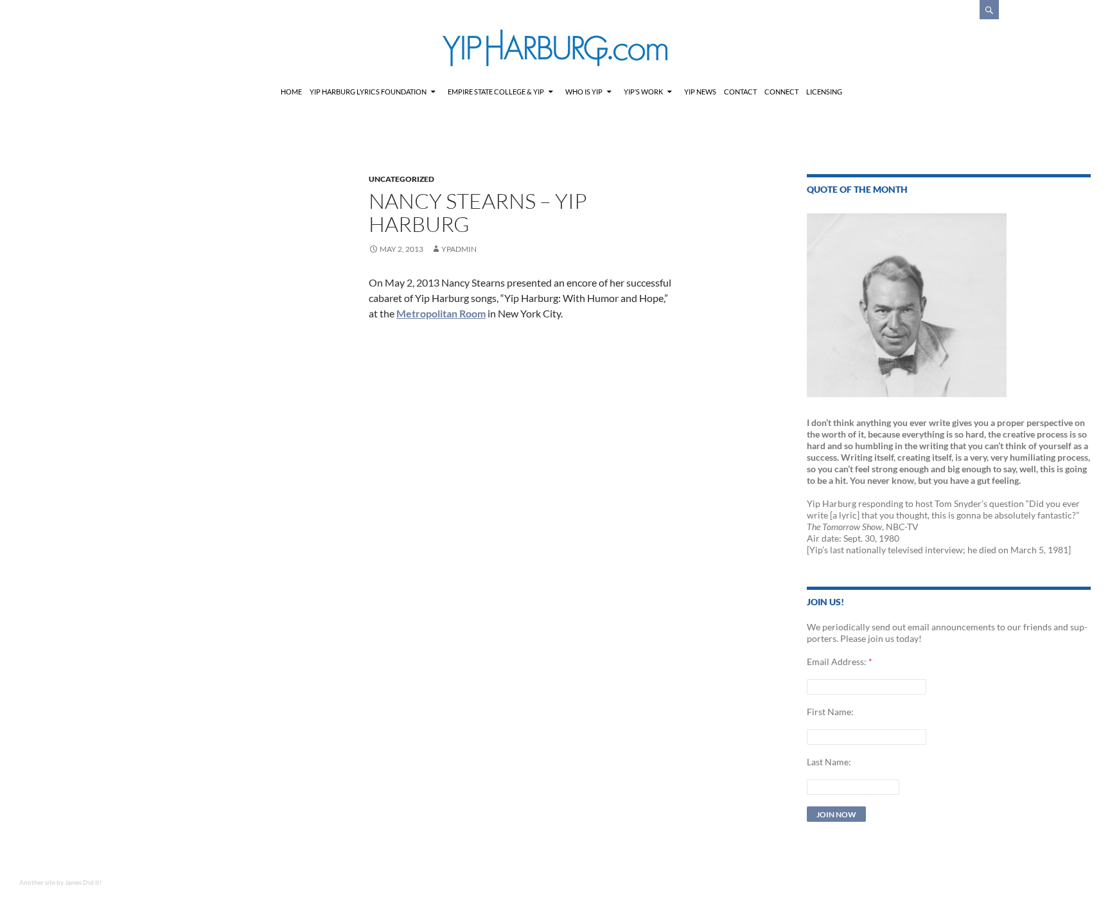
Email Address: (837, 661)
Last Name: (829, 761)
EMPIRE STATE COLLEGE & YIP (496, 91)
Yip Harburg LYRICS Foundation (368, 91)
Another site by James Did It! (60, 882)
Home (291, 91)
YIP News (700, 91)
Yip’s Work (643, 91)
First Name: (830, 711)
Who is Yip (584, 91)
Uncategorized (401, 179)
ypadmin (459, 249)
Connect (781, 91)
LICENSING (824, 91)
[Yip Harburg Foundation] (555, 48)
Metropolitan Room (441, 313)
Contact (740, 91)
